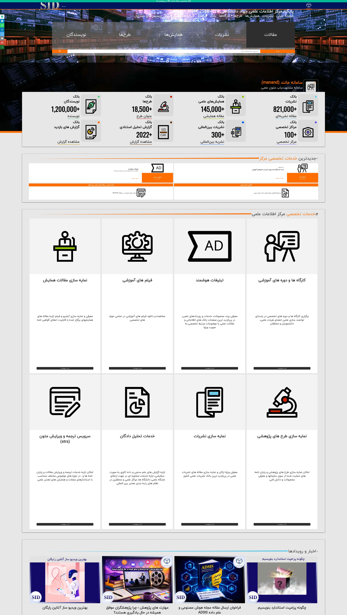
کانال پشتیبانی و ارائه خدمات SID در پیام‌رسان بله (173, 1)
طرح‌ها (237, 15)
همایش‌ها (252, 15)
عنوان (277, 51)
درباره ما (188, 15)
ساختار (202, 15)
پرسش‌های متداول (148, 15)
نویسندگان (76, 35)
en (63, 7)
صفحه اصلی (285, 15)
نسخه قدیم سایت (126, 14)
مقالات (270, 35)
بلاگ (213, 15)
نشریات (267, 15)
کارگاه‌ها (224, 15)
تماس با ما (172, 15)
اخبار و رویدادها (302, 551)
